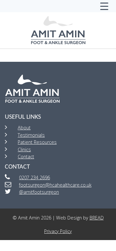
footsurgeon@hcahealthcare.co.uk (55, 185)
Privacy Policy (58, 231)
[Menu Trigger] (104, 6)
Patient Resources (37, 142)
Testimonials (31, 135)
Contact (26, 156)
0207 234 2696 (34, 177)
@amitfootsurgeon (39, 192)
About (24, 128)
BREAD (97, 218)
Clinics (24, 149)
